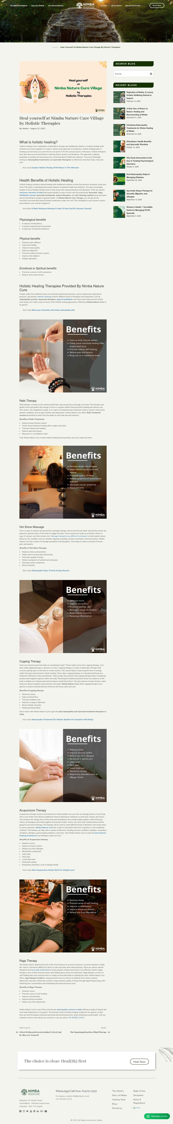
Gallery (104, 6)
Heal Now (139, 1062)
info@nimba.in (78, 1096)
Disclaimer (138, 1095)
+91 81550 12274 (64, 1099)
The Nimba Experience (18, 6)
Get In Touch (116, 6)
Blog (114, 1103)
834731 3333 (89, 1091)
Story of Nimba (119, 1095)
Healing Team (118, 1099)
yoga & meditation (64, 299)
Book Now (157, 5)
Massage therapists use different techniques (69, 536)
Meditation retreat (27, 195)
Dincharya (117, 1108)
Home (55, 47)
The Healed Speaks (55, 6)
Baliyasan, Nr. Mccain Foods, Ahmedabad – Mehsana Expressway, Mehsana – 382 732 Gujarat (34, 1103)
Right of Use (139, 1091)
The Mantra (118, 1091)
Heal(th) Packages (132, 6)
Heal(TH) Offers (37, 6)
